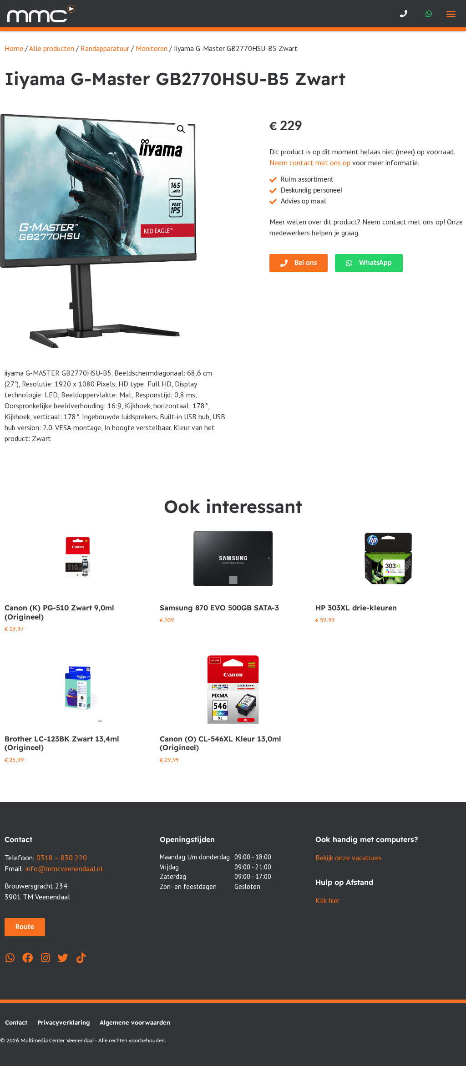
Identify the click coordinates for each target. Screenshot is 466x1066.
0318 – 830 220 (61, 857)
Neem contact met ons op (309, 162)
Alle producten (51, 48)
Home (14, 48)
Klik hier (327, 900)
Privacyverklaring (63, 1022)
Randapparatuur (105, 48)
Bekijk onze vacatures (348, 857)
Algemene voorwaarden (135, 1022)
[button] (451, 13)
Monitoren (151, 48)
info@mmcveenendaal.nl (64, 868)
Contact (16, 1022)
